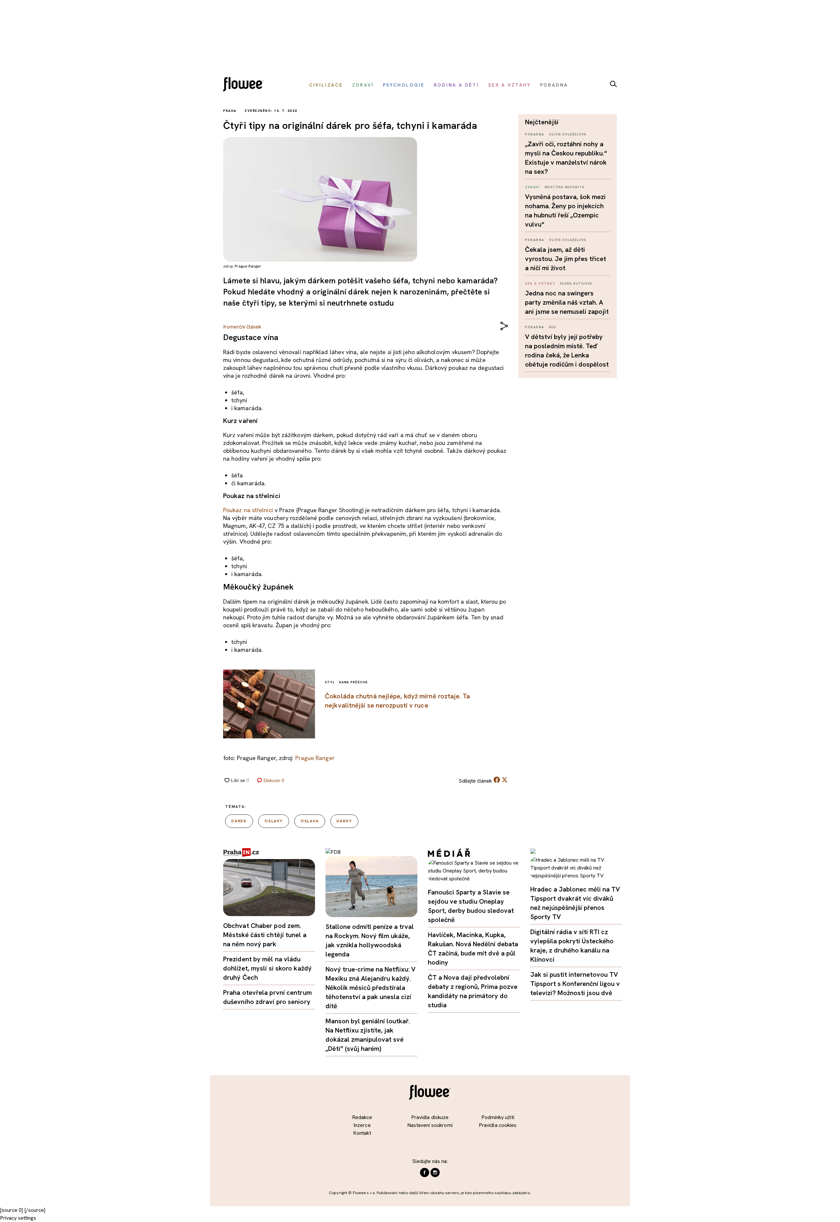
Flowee (245, 85)
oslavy (273, 821)
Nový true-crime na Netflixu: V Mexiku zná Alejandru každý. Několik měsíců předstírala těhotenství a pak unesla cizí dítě (370, 987)
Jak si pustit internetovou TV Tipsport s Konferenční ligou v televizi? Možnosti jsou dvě (575, 983)
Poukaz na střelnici (248, 510)
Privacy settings (18, 1217)
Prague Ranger (315, 758)
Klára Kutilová (576, 283)
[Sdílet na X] (504, 779)
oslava (310, 821)
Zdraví (532, 187)
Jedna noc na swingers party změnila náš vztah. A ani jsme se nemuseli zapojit (567, 302)
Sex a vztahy (540, 283)
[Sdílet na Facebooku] (497, 781)
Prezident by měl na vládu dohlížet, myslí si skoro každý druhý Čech (267, 968)
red (552, 327)
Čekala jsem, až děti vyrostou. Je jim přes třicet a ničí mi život (565, 258)
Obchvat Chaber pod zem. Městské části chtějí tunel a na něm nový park (264, 934)
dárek (239, 821)
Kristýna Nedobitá (564, 187)
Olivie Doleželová (567, 134)
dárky (344, 821)
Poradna (534, 134)
